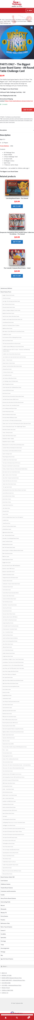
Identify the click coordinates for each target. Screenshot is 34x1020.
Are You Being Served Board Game (10, 408)
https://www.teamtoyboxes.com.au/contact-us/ (19, 101)
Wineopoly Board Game (7, 873)
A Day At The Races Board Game (9, 526)
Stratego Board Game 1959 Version (10, 810)
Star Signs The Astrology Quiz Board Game (11, 301)
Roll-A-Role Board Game (8, 792)
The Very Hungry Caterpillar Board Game (11, 849)
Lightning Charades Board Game (9, 710)
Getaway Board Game (7, 369)
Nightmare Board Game (7, 328)
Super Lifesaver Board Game (8, 813)
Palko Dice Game (6, 740)
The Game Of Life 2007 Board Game (10, 837)
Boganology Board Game (8, 559)
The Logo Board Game (7, 487)
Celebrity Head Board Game (8, 574)
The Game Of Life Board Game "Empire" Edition (12, 831)
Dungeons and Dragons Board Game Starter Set (12, 319)
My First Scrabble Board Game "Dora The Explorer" (13, 517)
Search (17, 1017)
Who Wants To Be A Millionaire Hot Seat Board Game (13, 331)
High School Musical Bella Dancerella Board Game (13, 680)
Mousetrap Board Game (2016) (9, 725)
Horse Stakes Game (7, 689)
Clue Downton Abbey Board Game (9, 378)
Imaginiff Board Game (7, 695)
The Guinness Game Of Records (9, 840)
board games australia (8, 118)
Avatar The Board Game (7, 541)
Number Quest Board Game (8, 734)
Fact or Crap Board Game (8, 632)
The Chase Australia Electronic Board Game (11, 343)
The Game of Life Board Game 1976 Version (11, 462)
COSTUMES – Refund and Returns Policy (11, 985)
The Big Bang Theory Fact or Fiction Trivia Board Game (14, 822)
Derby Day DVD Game (7, 607)
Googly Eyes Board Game (8, 656)
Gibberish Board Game (7, 647)
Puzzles (3, 919)
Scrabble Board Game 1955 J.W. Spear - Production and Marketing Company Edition (16, 350)
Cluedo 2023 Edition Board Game (9, 435)
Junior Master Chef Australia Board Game (11, 701)
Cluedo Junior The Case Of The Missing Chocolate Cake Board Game (17, 423)
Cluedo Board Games (7, 887)
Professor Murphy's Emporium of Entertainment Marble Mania (15, 468)
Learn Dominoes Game (7, 707)
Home (3, 19)
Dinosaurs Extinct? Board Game (9, 613)
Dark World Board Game (8, 601)
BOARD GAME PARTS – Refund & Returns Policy (13, 980)
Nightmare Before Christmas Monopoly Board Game (13, 731)
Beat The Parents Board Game (9, 547)
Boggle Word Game (7, 562)
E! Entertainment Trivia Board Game (10, 629)
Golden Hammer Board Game (9, 653)
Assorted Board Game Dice (8, 493)
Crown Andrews (4, 146)
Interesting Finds (5, 902)
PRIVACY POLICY (6, 987)
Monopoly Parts (6, 511)
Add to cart (27, 110)
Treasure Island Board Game (8, 855)
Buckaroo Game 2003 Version (9, 571)
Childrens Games (5, 884)
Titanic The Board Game (8, 432)
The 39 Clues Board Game (8, 846)
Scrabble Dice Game (7, 334)
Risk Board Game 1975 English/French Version (12, 774)
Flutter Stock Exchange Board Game (10, 641)
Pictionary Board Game (7, 752)
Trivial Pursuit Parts (6, 523)
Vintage (3, 951)
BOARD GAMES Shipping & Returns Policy (12, 978)
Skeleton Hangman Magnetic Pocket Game (11, 310)
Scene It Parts (5, 514)
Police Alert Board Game (8, 771)
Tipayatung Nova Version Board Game (10, 852)
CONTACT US (5, 992)
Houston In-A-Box (6, 692)
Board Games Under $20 (7, 877)
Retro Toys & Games (6, 927)
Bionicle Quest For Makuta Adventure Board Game (13, 550)
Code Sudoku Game (7, 589)
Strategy (3, 941)
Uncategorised (5, 948)
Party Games (4, 916)
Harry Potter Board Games (8, 898)
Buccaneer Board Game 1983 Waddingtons (11, 565)
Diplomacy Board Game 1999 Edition (10, 616)
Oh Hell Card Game (7, 298)
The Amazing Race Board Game (9, 819)
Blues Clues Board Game (7, 553)
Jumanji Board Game (7, 698)
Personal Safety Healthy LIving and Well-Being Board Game (15, 746)
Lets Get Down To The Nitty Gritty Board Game (12, 420)
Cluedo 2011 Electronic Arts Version (10, 480)
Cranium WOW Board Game (8, 390)
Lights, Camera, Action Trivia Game (10, 474)
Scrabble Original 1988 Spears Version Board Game (13, 346)
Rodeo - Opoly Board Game (8, 789)
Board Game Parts (10, 19)
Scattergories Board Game (8, 804)
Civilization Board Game (7, 580)
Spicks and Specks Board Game (9, 807)
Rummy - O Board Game (7, 360)
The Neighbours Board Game (8, 843)
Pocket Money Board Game (8, 411)
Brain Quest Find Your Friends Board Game (11, 471)
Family (2, 894)
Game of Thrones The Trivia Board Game (11, 405)
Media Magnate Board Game (8, 456)
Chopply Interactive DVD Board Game (10, 577)
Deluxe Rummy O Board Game (9, 363)
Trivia (2, 944)
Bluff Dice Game (6, 556)
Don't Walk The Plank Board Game (10, 619)
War (2, 955)
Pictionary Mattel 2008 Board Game (10, 417)
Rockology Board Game (7, 786)
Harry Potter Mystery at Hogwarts (9, 674)
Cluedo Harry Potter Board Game (9, 484)
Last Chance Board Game (8, 704)
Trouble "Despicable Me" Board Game (10, 864)
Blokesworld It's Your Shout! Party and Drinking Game (13, 444)
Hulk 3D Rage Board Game (8, 384)
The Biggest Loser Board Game (12, 117)
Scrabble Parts (6, 520)
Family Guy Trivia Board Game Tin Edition (11, 325)
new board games (4, 120)
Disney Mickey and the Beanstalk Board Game (12, 450)
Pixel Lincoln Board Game (8, 340)
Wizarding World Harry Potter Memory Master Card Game (14, 490)
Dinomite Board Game (7, 610)
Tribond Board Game (7, 858)
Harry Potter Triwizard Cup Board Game (11, 477)
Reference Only (5, 923)
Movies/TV (4, 912)
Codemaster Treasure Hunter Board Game (11, 583)
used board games (18, 118)
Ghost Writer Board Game (8, 644)
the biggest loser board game (16, 120)
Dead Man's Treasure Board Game (10, 604)
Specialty (3, 937)
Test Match (5, 816)
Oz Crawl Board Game (7, 375)
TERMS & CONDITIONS (7, 990)
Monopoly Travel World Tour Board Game (11, 465)
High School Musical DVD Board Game (10, 683)
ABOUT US (4, 973)
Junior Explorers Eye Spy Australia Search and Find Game (14, 357)
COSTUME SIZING (6, 983)
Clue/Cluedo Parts (6, 508)
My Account (5, 1017)
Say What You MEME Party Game (9, 801)
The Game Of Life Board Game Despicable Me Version (14, 828)
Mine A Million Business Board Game (10, 719)
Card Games (4, 880)
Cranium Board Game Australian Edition (11, 592)
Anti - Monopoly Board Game (8, 535)
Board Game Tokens (7, 499)
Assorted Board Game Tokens (9, 496)
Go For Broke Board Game (8, 650)
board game (12, 122)
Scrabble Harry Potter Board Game (10, 459)
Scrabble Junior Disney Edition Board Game (11, 354)
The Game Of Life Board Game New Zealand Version (13, 834)
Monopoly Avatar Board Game (9, 307)
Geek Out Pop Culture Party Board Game (11, 316)
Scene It (3, 930)
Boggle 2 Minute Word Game (8, 295)
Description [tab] (3, 130)
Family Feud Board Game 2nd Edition (10, 638)
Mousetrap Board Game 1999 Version (10, 722)
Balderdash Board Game (8, 544)
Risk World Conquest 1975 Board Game (11, 780)
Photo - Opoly (5, 749)
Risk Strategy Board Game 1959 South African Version (13, 777)
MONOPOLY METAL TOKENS (8, 438)
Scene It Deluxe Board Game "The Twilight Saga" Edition (14, 426)
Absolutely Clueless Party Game (9, 429)
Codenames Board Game (8, 586)
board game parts (28, 118)
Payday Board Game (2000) (8, 743)
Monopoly (3, 909)
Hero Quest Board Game (8, 677)
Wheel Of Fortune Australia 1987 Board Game (12, 870)
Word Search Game (7, 393)
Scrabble (3, 934)
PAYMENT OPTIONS (6, 975)
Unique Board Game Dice (8, 505)
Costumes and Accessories (8, 891)
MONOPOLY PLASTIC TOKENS (8, 441)
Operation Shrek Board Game (9, 737)
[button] (31, 27)
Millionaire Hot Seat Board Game (9, 716)
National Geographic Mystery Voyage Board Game (13, 728)
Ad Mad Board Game (7, 529)
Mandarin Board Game (7, 713)
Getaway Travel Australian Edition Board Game (12, 366)
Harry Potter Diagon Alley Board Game (10, 671)
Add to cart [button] (17, 206)
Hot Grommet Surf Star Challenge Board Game (12, 337)
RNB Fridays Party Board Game (9, 783)
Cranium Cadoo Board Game (8, 595)
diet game (5, 122)
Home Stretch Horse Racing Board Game (11, 686)
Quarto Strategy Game (7, 453)
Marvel (3, 905)
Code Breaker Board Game (8, 322)
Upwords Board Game (7, 867)
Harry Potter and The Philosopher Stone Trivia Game (13, 668)
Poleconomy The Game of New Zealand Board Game (13, 768)
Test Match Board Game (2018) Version (11, 399)
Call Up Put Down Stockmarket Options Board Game (13, 396)
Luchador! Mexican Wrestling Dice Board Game (12, 447)
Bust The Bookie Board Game (8, 304)
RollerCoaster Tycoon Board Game (10, 795)
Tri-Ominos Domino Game (8, 372)
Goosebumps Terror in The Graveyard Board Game (13, 665)
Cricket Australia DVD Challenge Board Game (12, 387)
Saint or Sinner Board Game (8, 798)
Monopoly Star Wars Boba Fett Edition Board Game (13, 402)
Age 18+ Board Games (7, 959)
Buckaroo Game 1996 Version (9, 568)
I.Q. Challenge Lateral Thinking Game (10, 381)
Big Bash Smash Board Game (8, 313)
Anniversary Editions (6, 288)
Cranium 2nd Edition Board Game (9, 598)
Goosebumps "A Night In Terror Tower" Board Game (13, 659)
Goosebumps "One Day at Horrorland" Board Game (13, 662)
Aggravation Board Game (8, 532)
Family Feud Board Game (8, 635)
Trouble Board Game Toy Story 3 (9, 861)
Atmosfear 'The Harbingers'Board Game (11, 538)
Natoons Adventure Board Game (9, 414)
